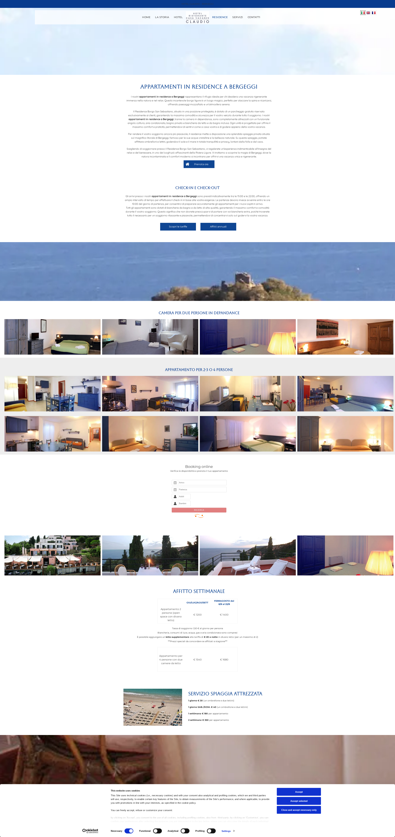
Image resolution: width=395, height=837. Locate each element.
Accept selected (299, 801)
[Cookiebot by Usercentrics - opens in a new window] (90, 831)
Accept (299, 792)
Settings (226, 831)
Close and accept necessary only (299, 810)
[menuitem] (146, 17)
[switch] (157, 830)
